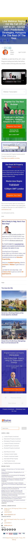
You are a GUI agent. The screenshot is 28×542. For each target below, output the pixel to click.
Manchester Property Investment (12, 439)
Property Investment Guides (11, 456)
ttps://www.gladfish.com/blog (12, 158)
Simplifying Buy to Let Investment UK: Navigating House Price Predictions (14, 476)
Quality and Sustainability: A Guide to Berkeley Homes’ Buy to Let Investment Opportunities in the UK (14, 484)
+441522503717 (8, 523)
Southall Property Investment (11, 445)
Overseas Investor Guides (10, 454)
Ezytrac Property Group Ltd (12, 537)
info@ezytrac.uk (8, 525)
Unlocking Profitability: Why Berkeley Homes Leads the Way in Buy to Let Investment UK (14, 488)
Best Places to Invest (9, 451)
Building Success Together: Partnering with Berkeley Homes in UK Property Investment (14, 491)
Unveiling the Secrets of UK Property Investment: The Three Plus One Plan (14, 500)
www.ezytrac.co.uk (6, 209)
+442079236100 (8, 512)
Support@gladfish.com (10, 514)
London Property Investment (11, 436)
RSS (24, 537)
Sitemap (14, 539)
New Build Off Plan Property (11, 458)
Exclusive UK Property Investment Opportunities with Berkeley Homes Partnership (14, 494)
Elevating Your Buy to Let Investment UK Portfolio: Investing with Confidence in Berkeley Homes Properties (14, 480)
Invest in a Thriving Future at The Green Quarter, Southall (14, 304)
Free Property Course (9, 461)
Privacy (20, 537)
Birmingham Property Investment (12, 441)
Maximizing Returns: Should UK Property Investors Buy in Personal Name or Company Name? (14, 497)
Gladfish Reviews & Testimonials (12, 463)
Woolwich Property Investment (12, 448)
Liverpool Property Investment (11, 443)
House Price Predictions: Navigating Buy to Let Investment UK (14, 332)
